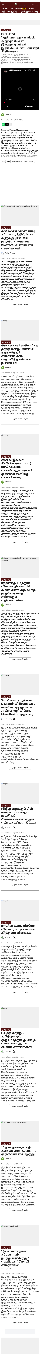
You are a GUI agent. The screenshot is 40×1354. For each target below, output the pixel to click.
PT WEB (8, 115)
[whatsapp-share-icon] (3, 125)
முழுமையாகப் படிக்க (20, 304)
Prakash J (8, 719)
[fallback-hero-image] (20, 215)
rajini (8, 161)
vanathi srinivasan (17, 161)
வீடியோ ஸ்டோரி (29, 161)
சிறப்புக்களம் (16, 8)
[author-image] (2, 114)
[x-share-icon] (7, 125)
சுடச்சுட (5, 8)
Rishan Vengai (10, 253)
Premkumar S (6, 1269)
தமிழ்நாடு (33, 8)
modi (3, 161)
